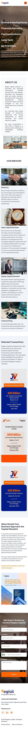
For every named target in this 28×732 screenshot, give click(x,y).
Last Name (4, 634)
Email (2, 642)
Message (3, 659)
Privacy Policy (5, 724)
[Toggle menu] (25, 3)
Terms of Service (17, 724)
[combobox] (4, 655)
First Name (4, 626)
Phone (3, 651)
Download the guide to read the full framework (12, 567)
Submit (14, 674)
